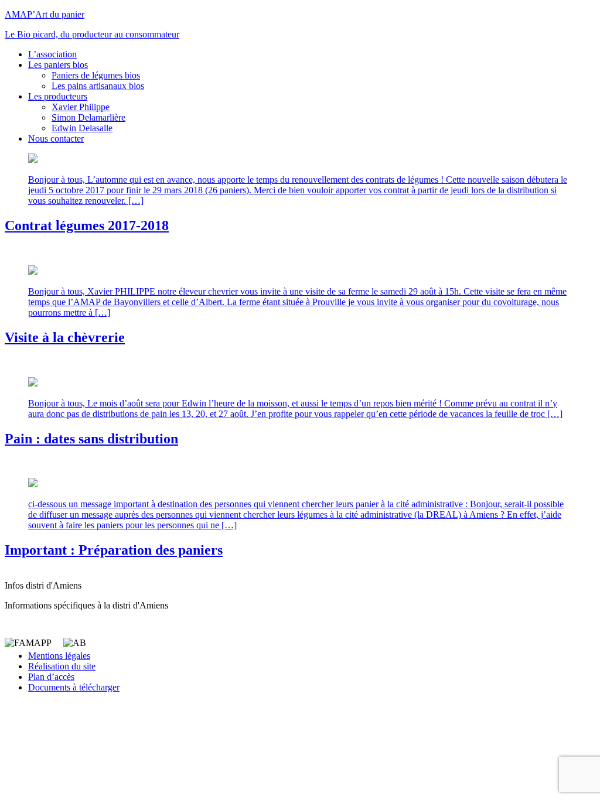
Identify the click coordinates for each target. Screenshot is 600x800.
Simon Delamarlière (88, 117)
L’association (52, 54)
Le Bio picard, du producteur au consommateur (92, 34)
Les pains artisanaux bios (98, 86)
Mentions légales (59, 656)
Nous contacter (56, 138)
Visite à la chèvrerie (65, 337)
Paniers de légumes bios (96, 75)
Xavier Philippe (81, 107)
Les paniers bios (58, 65)
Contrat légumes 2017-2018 (87, 225)
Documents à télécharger (74, 687)
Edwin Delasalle (82, 128)
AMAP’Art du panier (44, 14)
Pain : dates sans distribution (91, 438)
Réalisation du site (62, 666)
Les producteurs (57, 96)
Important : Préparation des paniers (114, 550)
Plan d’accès (51, 677)
